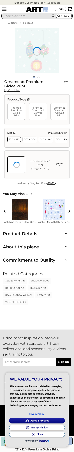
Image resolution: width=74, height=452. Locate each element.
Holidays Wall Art (14, 287)
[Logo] (37, 9)
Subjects (12, 22)
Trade (60, 8)
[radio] (14, 139)
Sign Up (63, 361)
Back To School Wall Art (18, 294)
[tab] (16, 111)
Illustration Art (38, 287)
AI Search (65, 16)
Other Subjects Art (15, 302)
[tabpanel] (37, 153)
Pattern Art (43, 294)
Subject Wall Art (40, 280)
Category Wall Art (15, 280)
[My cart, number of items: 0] (70, 9)
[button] (37, 3)
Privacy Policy (36, 414)
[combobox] (26, 16)
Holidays (28, 22)
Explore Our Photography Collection (37, 2)
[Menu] (4, 9)
